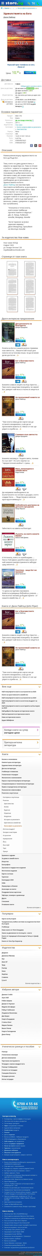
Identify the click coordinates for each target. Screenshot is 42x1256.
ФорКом (5, 974)
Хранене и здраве (8, 855)
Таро (4, 848)
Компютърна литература (11, 762)
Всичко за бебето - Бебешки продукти (16, 1137)
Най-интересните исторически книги (16, 714)
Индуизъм (7, 816)
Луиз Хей (5, 998)
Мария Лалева (7, 1025)
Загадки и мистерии (10, 832)
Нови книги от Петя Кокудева (13, 930)
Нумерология (7, 839)
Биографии (6, 865)
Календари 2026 (8, 880)
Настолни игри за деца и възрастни (15, 1121)
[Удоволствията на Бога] (21, 41)
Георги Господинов (9, 1031)
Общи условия (29, 1254)
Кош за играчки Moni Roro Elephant (15, 1220)
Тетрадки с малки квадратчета (13, 1064)
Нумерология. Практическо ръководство (17, 1190)
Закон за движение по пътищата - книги (17, 933)
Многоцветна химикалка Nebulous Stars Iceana (19, 1216)
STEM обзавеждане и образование (15, 1139)
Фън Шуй (6, 845)
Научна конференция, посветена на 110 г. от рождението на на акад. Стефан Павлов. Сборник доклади (19, 1198)
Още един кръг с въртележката (14, 1166)
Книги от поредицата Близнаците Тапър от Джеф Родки (20, 937)
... (11, 8)
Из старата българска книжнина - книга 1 (17, 1171)
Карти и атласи (7, 874)
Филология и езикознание (11, 778)
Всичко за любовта (10, 1241)
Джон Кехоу (6, 1034)
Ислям (6, 807)
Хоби (3, 883)
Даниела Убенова (8, 956)
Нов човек (18, 125)
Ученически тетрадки (10, 775)
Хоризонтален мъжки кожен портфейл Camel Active (20, 1225)
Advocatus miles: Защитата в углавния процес (18, 1179)
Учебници (5, 927)
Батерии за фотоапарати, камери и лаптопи (18, 1155)
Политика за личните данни (37, 1254)
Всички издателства (32, 983)
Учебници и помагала (10, 772)
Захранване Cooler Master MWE (14, 1232)
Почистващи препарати (11, 1123)
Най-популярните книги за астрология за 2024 (19, 698)
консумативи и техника (13, 1125)
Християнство (22, 129)
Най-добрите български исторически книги (18, 711)
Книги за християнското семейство (15, 695)
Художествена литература (11, 765)
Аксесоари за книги (9, 889)
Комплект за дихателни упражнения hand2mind (19, 1247)
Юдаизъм (7, 813)
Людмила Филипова (9, 1013)
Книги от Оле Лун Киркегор (12, 941)
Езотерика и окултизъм (11, 797)
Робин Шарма (7, 1001)
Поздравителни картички (11, 892)
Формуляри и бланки (10, 886)
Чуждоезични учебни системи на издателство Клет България (21, 923)
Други (4, 898)
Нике (3, 971)
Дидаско (5, 953)
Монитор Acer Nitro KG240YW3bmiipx (16, 1214)
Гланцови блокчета (9, 1073)
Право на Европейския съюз (13, 1204)
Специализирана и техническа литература (18, 784)
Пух (3, 959)
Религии (6, 800)
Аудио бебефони (8, 720)
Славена (5, 977)
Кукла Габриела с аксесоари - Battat (15, 1243)
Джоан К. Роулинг (8, 1004)
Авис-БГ (5, 962)
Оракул (5, 851)
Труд (3, 965)
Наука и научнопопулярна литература (16, 781)
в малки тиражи (14, 1146)
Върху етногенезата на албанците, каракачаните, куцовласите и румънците (20, 1163)
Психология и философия (11, 790)
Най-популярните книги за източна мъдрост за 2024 (19, 702)
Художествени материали (12, 1128)
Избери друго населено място (31, 86)
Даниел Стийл (7, 995)
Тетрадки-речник (8, 1076)
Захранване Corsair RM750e (13, 1234)
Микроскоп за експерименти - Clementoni (17, 1236)
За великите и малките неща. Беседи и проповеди (20, 1206)
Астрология (7, 835)
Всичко (14, 1143)
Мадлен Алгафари (8, 1007)
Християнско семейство (12, 823)
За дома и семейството (10, 858)
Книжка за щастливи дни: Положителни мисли (18, 1188)
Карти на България (9, 919)
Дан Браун (5, 1016)
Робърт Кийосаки (8, 1010)
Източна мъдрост (9, 829)
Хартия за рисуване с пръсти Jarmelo (15, 1227)
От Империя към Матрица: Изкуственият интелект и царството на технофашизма (20, 1176)
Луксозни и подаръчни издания (14, 868)
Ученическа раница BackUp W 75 (14, 1245)
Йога (4, 842)
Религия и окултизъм (10, 793)
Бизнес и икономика (9, 759)
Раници (4, 1052)
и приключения (12, 1148)
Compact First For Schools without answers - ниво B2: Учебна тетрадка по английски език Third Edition (20, 1193)
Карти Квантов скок (10, 1181)
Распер (4, 968)
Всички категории (33, 908)
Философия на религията (26, 8)
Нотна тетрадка (7, 1079)
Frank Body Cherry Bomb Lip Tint (14, 1229)
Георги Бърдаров (8, 1019)
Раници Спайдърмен (9, 1067)
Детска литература (9, 768)
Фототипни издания (9, 871)
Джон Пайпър (9, 17)
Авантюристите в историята (13, 1202)
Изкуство (5, 862)
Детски (9, 1134)
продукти (11, 1130)
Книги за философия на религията (29, 127)
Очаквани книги (8, 904)
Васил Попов (6, 1028)
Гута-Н (4, 980)
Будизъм (7, 810)
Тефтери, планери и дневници (13, 895)
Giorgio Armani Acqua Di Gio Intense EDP (17, 1223)
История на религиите (12, 820)
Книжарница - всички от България (17, 1119)
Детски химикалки (9, 1058)
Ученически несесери (10, 1055)
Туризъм (5, 877)
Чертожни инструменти (11, 1061)
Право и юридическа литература (14, 787)
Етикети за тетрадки (9, 1070)
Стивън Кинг (6, 1022)
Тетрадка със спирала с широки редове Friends (19, 1168)
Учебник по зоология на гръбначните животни (19, 1218)
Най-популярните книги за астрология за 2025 (19, 692)
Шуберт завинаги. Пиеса (12, 1173)
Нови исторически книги (11, 717)
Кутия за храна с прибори (12, 1238)
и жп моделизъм (14, 1141)
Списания (5, 901)
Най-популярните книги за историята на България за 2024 (21, 707)
